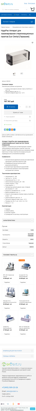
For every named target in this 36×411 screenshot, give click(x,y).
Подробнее (7, 282)
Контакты (24, 14)
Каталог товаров (9, 21)
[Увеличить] (18, 57)
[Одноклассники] (12, 130)
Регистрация (31, 3)
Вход (25, 3)
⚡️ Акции (16, 14)
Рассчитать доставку (11, 120)
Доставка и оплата (6, 14)
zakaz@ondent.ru (12, 391)
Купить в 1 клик (18, 112)
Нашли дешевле (10, 116)
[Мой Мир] (14, 130)
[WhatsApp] (7, 130)
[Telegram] (5, 130)
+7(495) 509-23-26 (10, 387)
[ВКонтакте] (10, 130)
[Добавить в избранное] (32, 42)
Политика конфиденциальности (16, 410)
